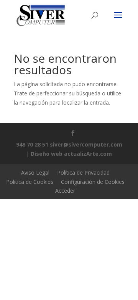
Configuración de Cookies (93, 181)
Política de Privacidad (83, 172)
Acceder (65, 190)
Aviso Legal (35, 172)
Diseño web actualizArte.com (71, 153)
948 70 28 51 (32, 144)
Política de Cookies (29, 181)
